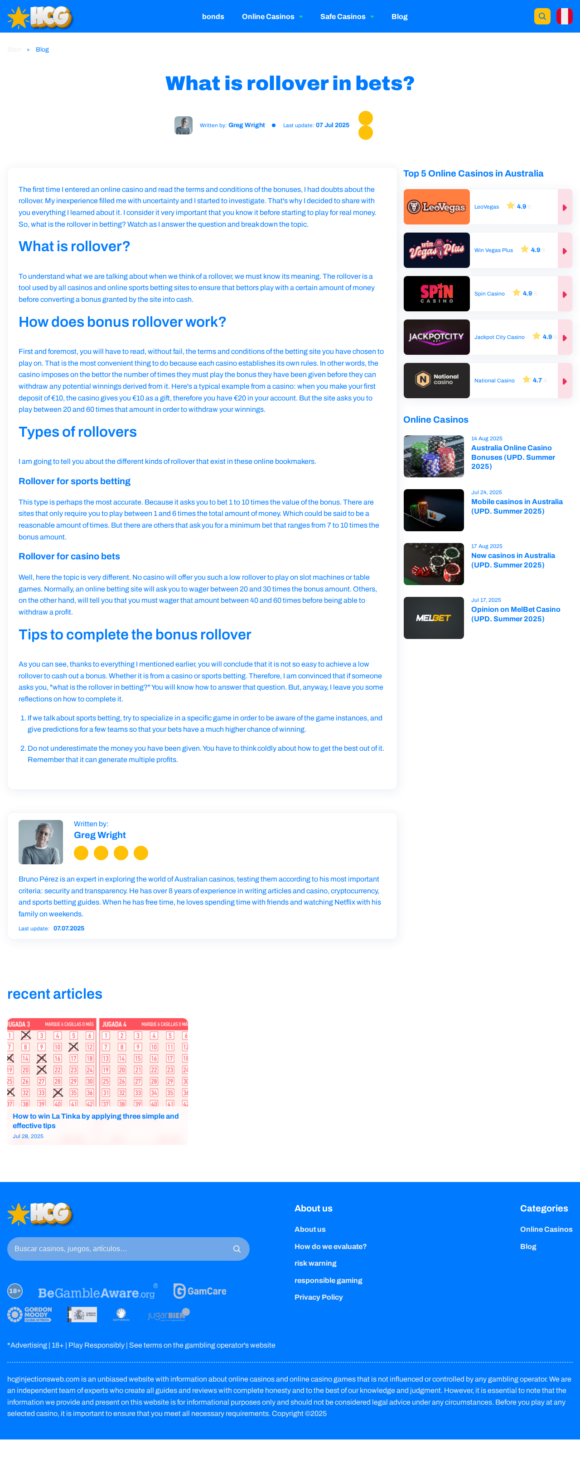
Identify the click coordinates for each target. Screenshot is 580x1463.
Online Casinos (268, 16)
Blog (400, 16)
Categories (544, 1208)
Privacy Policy (319, 1297)
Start (14, 49)
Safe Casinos (343, 16)
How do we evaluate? (331, 1246)
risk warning (316, 1263)
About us (314, 1208)
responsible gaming (328, 1280)
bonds (213, 16)
